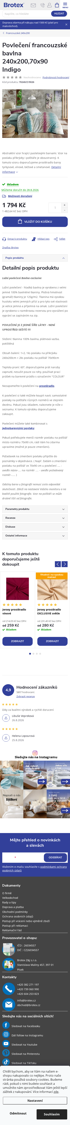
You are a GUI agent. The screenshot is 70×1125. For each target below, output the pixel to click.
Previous (58, 564)
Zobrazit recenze (25, 696)
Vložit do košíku (38, 222)
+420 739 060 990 (28, 989)
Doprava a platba (13, 907)
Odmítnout (18, 1113)
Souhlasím (52, 1114)
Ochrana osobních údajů (17, 916)
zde (56, 1092)
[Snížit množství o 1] (64, 210)
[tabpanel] (17, 610)
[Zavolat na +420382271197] (42, 5)
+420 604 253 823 (28, 994)
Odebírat (55, 857)
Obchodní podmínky (15, 912)
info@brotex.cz (26, 1000)
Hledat (59, 13)
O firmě (7, 893)
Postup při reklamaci (15, 925)
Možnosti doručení (20, 196)
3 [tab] (37, 654)
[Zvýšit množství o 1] (64, 205)
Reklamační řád (12, 930)
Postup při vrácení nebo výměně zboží (26, 921)
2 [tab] (33, 654)
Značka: (10, 247)
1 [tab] (30, 654)
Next (65, 564)
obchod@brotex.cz (28, 1005)
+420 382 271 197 (28, 984)
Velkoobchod (10, 898)
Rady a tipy (9, 902)
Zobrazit (17, 641)
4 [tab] (40, 654)
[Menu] (65, 5)
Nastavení (35, 1101)
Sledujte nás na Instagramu (36, 757)
